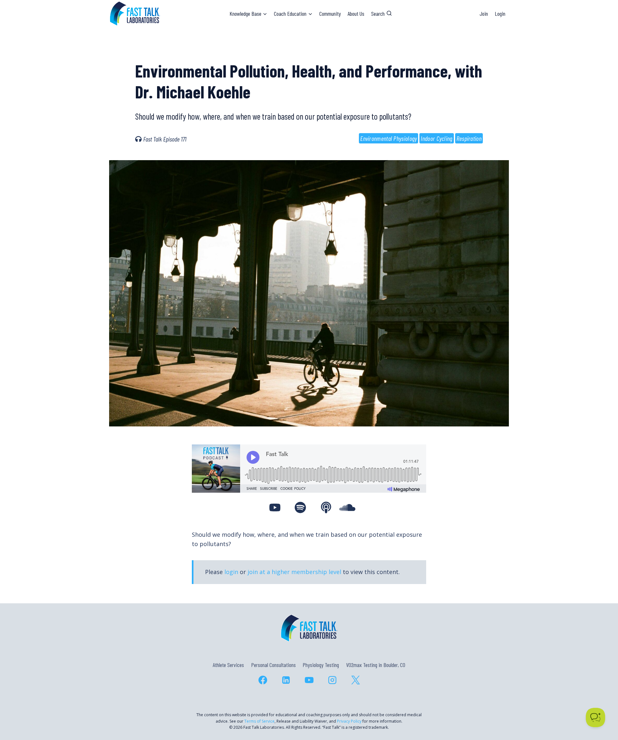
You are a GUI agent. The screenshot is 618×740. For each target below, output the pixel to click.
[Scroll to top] (601, 707)
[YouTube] (309, 680)
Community (330, 13)
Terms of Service (259, 721)
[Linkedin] (286, 680)
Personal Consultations (273, 664)
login (231, 572)
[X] (355, 680)
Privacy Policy (349, 721)
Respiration (469, 138)
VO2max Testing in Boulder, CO (375, 664)
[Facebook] (262, 680)
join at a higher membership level (294, 572)
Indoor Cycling (436, 138)
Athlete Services (228, 664)
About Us (356, 13)
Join (484, 13)
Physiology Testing (321, 664)
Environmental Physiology (388, 138)
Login (500, 13)
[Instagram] (332, 680)
